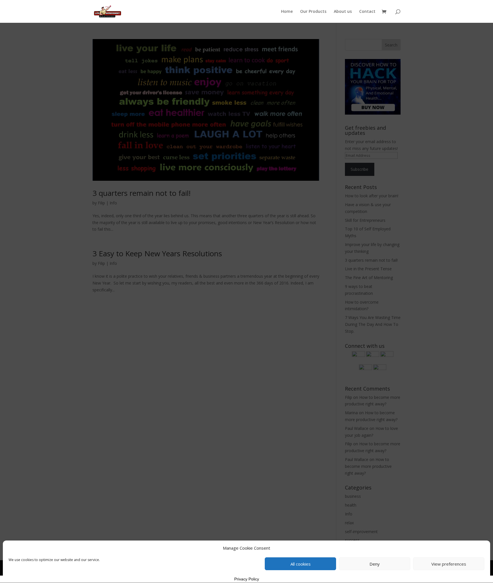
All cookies (300, 564)
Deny (374, 564)
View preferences (448, 564)
